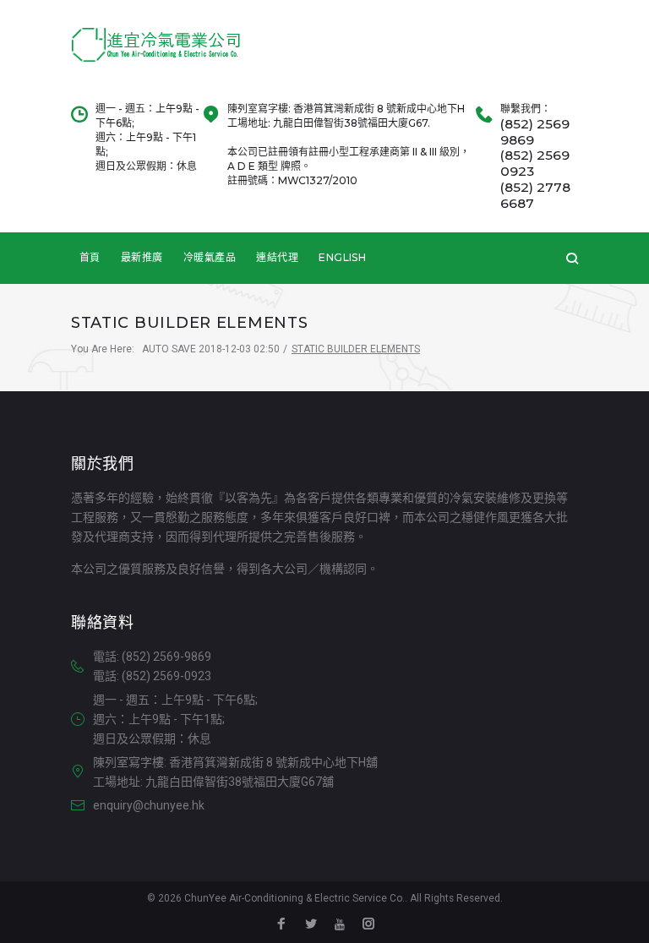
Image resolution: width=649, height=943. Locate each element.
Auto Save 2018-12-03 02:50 (211, 349)
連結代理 (277, 257)
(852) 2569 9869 (535, 132)
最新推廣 (142, 257)
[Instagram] (368, 926)
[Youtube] (340, 925)
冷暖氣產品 (209, 257)
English (342, 257)
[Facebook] (281, 926)
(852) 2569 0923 (535, 163)
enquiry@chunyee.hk (149, 805)
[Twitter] (311, 926)
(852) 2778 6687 (535, 195)
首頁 (90, 257)
